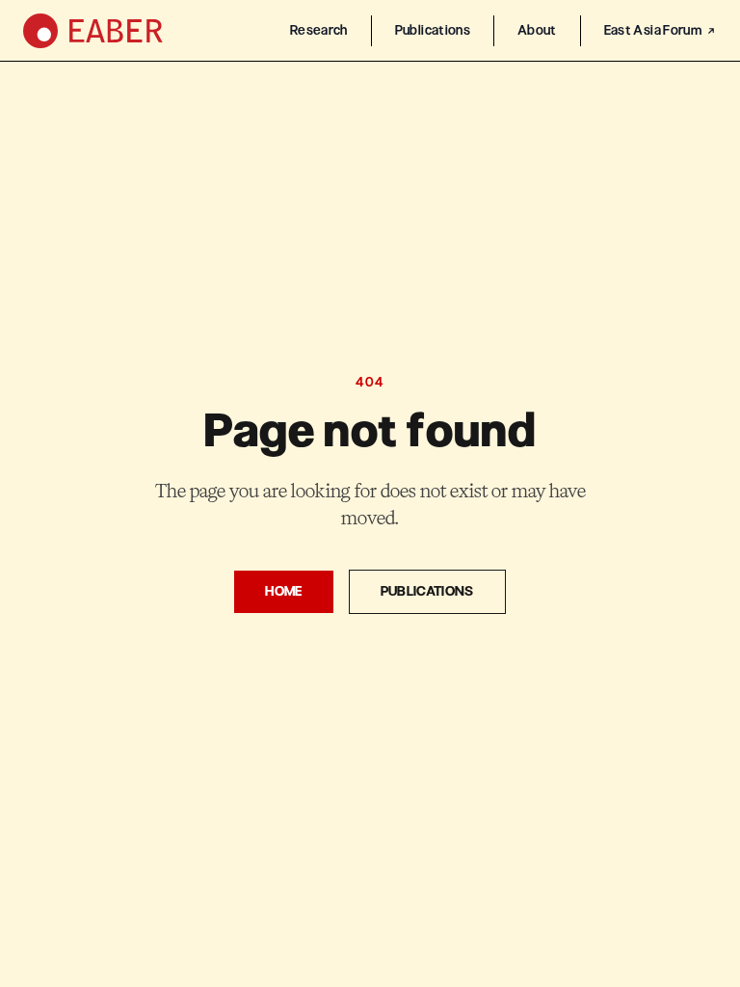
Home (283, 591)
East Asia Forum (652, 30)
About (537, 30)
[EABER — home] (93, 30)
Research (319, 30)
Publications (432, 30)
